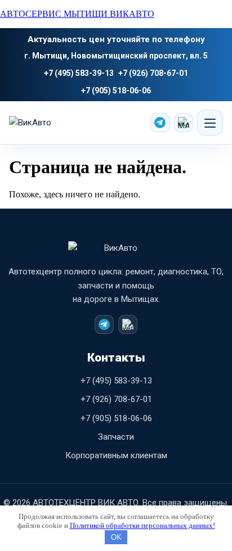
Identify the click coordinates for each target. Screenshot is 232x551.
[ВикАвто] (51, 122)
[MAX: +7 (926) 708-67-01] (127, 324)
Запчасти (116, 437)
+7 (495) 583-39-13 (79, 73)
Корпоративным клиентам (116, 455)
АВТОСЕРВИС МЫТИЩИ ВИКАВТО (77, 14)
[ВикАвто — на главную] (116, 253)
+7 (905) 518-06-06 (116, 90)
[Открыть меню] (210, 123)
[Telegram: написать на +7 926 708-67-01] (159, 122)
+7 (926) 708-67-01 (153, 73)
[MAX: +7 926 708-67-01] (183, 122)
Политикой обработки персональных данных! (142, 525)
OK (116, 537)
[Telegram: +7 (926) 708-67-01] (104, 324)
